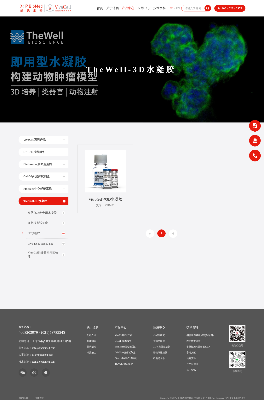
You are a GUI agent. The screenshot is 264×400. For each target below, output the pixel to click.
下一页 (173, 233)
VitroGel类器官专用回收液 (43, 254)
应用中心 (144, 8)
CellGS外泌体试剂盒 (36, 176)
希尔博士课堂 (193, 341)
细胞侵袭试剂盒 (38, 222)
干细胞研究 (159, 341)
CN (172, 8)
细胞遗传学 (159, 358)
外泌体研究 (159, 335)
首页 (100, 8)
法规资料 (191, 358)
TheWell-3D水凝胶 (35, 201)
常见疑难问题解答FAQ (198, 346)
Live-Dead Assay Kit (40, 243)
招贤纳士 (91, 352)
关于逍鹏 (112, 8)
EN (178, 8)
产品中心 (128, 8)
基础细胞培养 (160, 352)
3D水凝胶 (34, 233)
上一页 (150, 233)
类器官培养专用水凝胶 (42, 212)
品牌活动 (91, 346)
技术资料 (159, 8)
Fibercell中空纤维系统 (37, 188)
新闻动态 (91, 341)
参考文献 (191, 352)
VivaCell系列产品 (34, 139)
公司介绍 (91, 335)
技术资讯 (191, 369)
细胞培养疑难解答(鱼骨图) (200, 335)
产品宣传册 (192, 364)
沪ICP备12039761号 (235, 398)
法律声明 (39, 398)
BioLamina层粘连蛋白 (37, 164)
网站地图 (23, 398)
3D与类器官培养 (161, 346)
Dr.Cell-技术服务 (34, 151)
